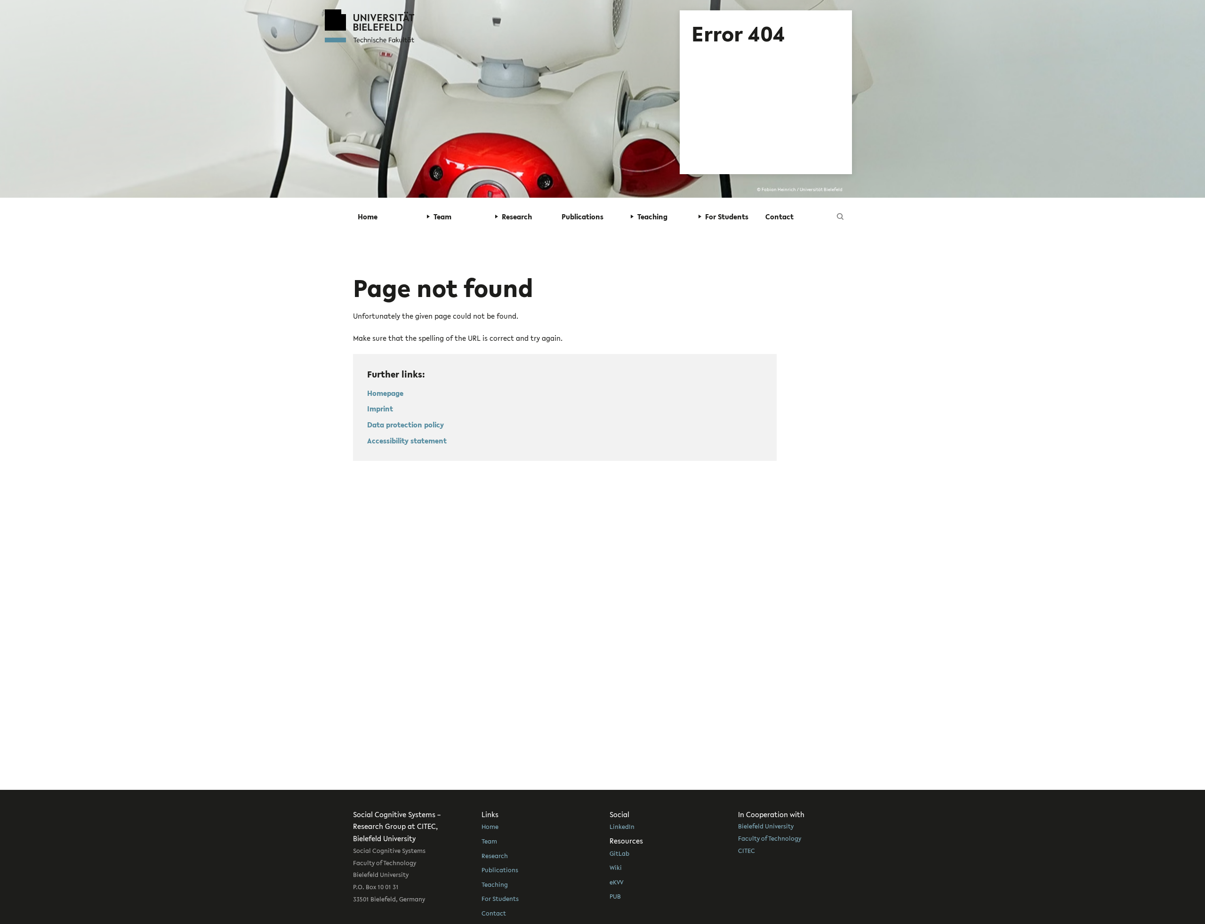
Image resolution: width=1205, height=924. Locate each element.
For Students (500, 898)
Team (489, 841)
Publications (582, 216)
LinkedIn (622, 826)
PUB (615, 896)
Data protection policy (405, 424)
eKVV (616, 882)
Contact (779, 216)
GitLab (619, 853)
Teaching (495, 884)
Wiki (616, 867)
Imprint (380, 408)
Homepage (385, 393)
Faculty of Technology (769, 838)
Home (368, 216)
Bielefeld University (766, 826)
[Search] (840, 216)
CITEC (746, 850)
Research (495, 855)
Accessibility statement (407, 440)
